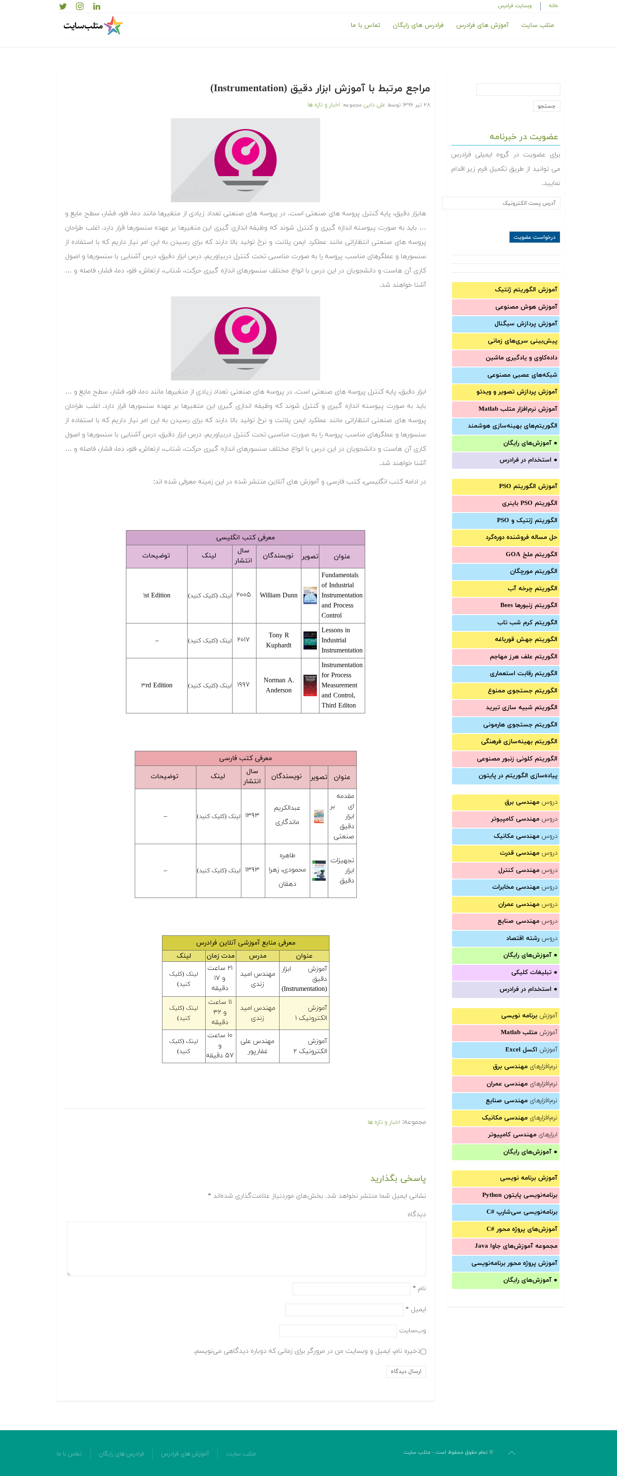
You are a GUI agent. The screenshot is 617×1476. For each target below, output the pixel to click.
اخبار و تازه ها (324, 105)
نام (419, 1288)
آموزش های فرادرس (482, 25)
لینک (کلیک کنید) (210, 596)
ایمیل (415, 1309)
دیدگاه (417, 1214)
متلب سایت (537, 25)
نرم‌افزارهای (525, 1066)
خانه (553, 6)
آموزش (529, 1015)
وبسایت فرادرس (515, 6)
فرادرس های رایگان (418, 25)
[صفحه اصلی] (94, 25)
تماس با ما (365, 25)
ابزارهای (522, 1134)
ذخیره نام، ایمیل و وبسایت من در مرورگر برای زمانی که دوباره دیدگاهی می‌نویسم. (307, 1350)
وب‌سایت (412, 1330)
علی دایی (374, 105)
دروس (531, 802)
